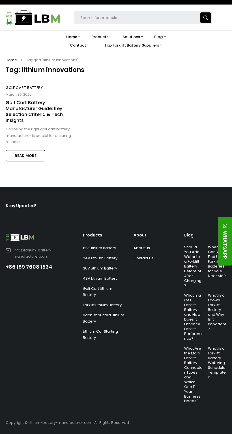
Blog (189, 235)
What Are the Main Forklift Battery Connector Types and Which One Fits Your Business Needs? (193, 375)
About (140, 235)
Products (92, 235)
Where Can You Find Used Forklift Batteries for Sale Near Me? (217, 261)
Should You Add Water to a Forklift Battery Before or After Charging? (192, 266)
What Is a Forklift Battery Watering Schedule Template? (217, 363)
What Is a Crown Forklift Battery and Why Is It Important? (217, 312)
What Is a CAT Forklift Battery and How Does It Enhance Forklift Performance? (193, 317)
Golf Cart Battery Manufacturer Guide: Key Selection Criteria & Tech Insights (34, 111)
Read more (25, 155)
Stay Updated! (21, 206)
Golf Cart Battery (24, 87)
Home (11, 60)
